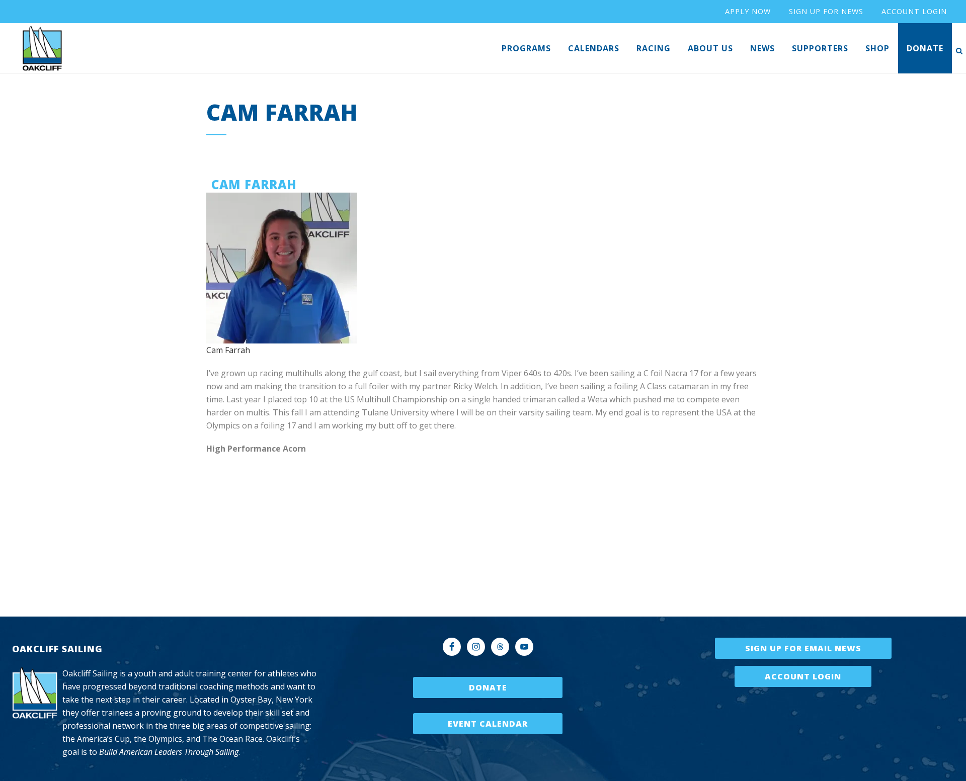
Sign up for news (826, 11)
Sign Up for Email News (803, 648)
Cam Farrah (228, 350)
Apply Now (748, 11)
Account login (914, 11)
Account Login (803, 676)
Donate (488, 687)
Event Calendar (488, 723)
